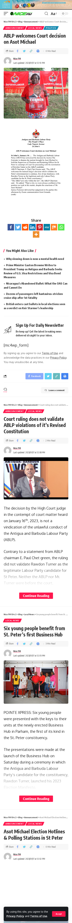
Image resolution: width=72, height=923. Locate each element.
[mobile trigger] (7, 13)
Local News (35, 28)
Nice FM (17, 58)
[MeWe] (47, 227)
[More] (36, 234)
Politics (51, 28)
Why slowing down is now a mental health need (35, 258)
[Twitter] (18, 227)
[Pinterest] (39, 227)
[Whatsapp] (61, 227)
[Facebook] (11, 227)
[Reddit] (25, 227)
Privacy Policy (15, 916)
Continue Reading (36, 595)
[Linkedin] (32, 227)
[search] (46, 13)
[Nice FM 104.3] (26, 13)
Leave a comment (57, 390)
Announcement (15, 28)
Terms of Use (38, 916)
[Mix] (54, 227)
